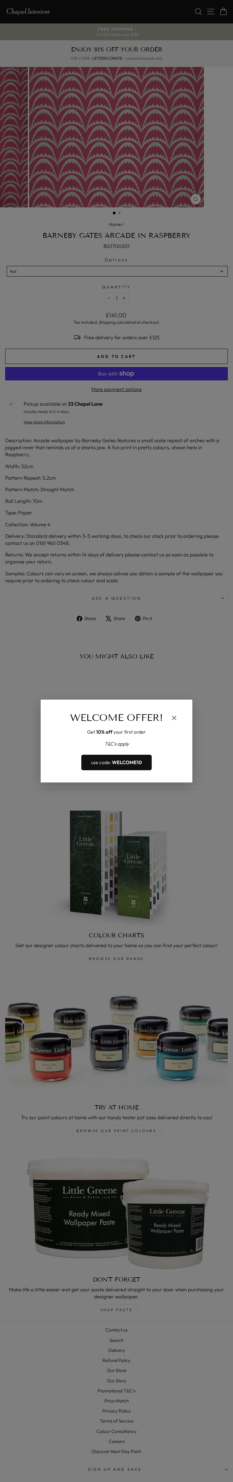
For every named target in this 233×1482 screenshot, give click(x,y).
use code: (116, 763)
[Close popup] (174, 718)
